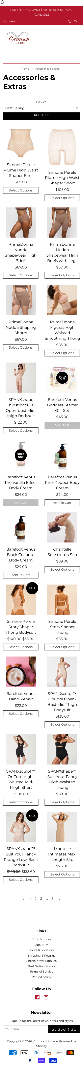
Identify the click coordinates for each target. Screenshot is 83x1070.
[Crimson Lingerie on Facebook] (37, 998)
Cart (76, 21)
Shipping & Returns (41, 955)
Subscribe (64, 1029)
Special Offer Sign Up (41, 960)
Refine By (41, 115)
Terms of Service (41, 971)
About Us (41, 944)
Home (25, 68)
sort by (41, 101)
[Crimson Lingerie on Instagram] (46, 998)
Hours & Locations (41, 950)
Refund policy (41, 977)
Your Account (41, 939)
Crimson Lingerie (45, 1041)
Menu (12, 21)
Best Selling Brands (41, 966)
